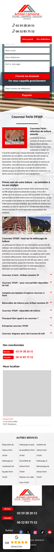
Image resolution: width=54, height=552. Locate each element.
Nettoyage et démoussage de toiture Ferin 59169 (43, 469)
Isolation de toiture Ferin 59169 (42, 450)
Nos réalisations (43, 39)
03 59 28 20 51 (25, 25)
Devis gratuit (27, 39)
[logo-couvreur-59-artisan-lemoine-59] (27, 12)
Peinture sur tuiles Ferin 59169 (26, 480)
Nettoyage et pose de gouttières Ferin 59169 (27, 450)
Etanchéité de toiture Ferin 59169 (25, 466)
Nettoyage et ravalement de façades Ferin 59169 (8, 469)
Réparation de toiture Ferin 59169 (8, 450)
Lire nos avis (16, 546)
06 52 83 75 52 (25, 31)
